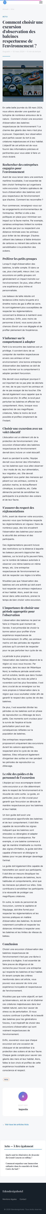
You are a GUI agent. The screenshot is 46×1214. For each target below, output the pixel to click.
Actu (12, 9)
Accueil (5, 9)
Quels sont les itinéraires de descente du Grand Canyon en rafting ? (22, 1156)
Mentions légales (10, 1199)
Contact (23, 1199)
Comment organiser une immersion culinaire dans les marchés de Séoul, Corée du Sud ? (22, 1166)
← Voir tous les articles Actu (16, 1124)
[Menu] (40, 2)
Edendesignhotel (13, 1191)
